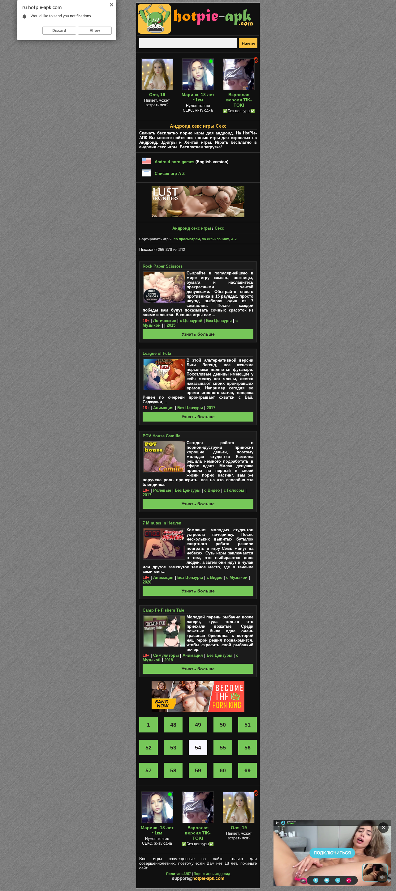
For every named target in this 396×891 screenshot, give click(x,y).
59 (198, 770)
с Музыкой (237, 577)
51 (247, 725)
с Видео (212, 490)
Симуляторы (166, 655)
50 (223, 725)
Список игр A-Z (170, 173)
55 (223, 748)
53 (173, 748)
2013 (147, 495)
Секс (219, 228)
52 (148, 748)
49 (198, 725)
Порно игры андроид (212, 874)
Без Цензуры (219, 320)
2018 (168, 660)
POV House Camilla (161, 436)
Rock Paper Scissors (163, 266)
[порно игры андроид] (195, 32)
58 (173, 770)
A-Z (234, 239)
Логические (164, 320)
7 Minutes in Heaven (162, 523)
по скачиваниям (215, 239)
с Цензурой (191, 320)
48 (173, 725)
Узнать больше (198, 334)
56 (247, 748)
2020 (147, 582)
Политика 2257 (178, 874)
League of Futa (157, 353)
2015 (171, 325)
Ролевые (162, 490)
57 (148, 770)
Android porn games (174, 161)
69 (247, 770)
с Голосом (234, 490)
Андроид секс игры (191, 228)
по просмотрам (187, 239)
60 (223, 770)
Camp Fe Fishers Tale (163, 610)
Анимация (163, 407)
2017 (211, 407)
